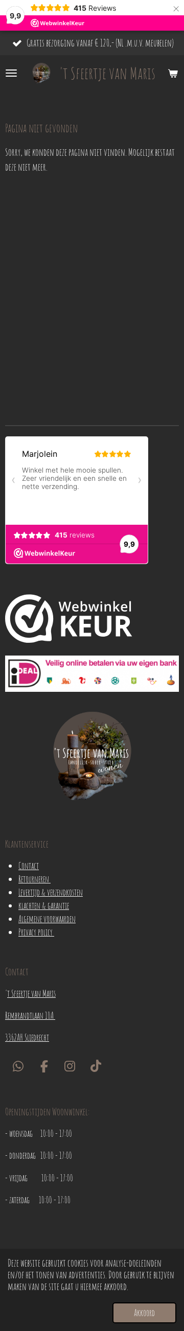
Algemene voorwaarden (47, 918)
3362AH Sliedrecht (27, 1037)
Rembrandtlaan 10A (30, 1015)
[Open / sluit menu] (11, 73)
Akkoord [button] (144, 1312)
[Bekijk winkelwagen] (173, 73)
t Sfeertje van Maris (31, 993)
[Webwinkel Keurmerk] (68, 620)
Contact (28, 865)
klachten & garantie (43, 905)
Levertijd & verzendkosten (50, 892)
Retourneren (34, 878)
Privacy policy (36, 932)
